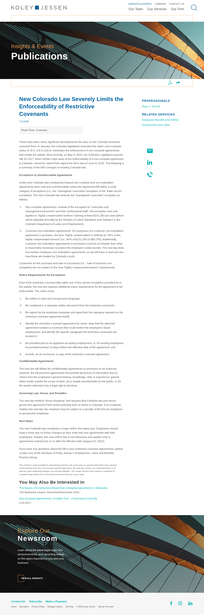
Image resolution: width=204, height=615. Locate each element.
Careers (160, 4)
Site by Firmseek (106, 606)
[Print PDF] (170, 82)
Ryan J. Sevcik (151, 106)
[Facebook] (171, 604)
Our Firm (177, 9)
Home (14, 606)
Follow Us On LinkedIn (163, 162)
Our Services (157, 9)
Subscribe (162, 150)
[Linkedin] (190, 604)
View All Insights (32, 578)
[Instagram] (180, 604)
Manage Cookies (55, 606)
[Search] (194, 8)
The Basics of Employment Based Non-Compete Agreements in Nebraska (63, 487)
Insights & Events (140, 4)
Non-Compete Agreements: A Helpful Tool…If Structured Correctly (58, 498)
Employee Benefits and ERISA (160, 119)
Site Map (69, 606)
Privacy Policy (38, 606)
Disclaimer (24, 606)
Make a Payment (56, 601)
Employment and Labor (156, 124)
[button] (178, 83)
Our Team (136, 9)
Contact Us (176, 4)
